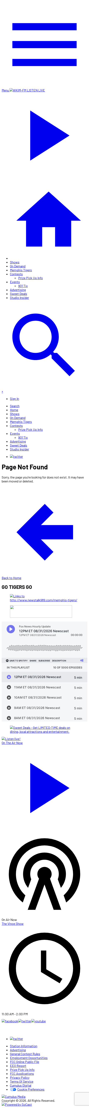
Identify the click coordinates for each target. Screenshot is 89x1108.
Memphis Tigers (21, 270)
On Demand (17, 266)
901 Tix (23, 286)
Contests (16, 274)
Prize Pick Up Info (30, 278)
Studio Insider (19, 298)
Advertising (18, 290)
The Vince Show (13, 923)
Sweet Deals (18, 294)
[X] (16, 456)
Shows (14, 262)
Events (15, 282)
